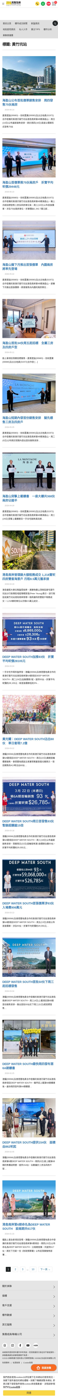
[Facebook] (20, 1345)
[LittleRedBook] (35, 1345)
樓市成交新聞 (21, 23)
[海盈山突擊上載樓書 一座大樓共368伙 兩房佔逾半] (29, 471)
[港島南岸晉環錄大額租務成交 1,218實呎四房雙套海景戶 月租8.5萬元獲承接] (29, 549)
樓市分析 (48, 29)
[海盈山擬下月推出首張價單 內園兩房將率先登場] (29, 239)
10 (33, 1269)
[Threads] (4, 1345)
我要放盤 (46, 1368)
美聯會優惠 (8, 35)
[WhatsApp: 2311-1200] (43, 4)
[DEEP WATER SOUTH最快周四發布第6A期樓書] (29, 1039)
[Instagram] (12, 1345)
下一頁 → (45, 1269)
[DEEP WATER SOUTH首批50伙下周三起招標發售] (29, 956)
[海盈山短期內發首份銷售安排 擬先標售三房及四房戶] (29, 392)
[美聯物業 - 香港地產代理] (13, 3)
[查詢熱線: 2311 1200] (37, 4)
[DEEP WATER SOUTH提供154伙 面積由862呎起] (29, 1117)
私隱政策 (16, 1363)
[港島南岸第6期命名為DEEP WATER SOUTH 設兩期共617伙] (29, 1199)
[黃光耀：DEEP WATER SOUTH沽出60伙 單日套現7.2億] (29, 714)
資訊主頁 (7, 23)
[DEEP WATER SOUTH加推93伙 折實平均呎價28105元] (29, 631)
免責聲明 (5, 1363)
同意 (29, 1393)
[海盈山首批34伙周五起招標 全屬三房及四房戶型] (29, 318)
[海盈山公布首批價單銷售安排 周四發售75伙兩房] (29, 75)
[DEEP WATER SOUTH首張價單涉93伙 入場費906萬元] (29, 878)
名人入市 (23, 29)
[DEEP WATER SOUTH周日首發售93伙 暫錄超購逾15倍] (29, 796)
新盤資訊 (35, 23)
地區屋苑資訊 (9, 29)
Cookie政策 (14, 1387)
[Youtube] (27, 1345)
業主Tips (35, 29)
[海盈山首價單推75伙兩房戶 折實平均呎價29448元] (29, 157)
